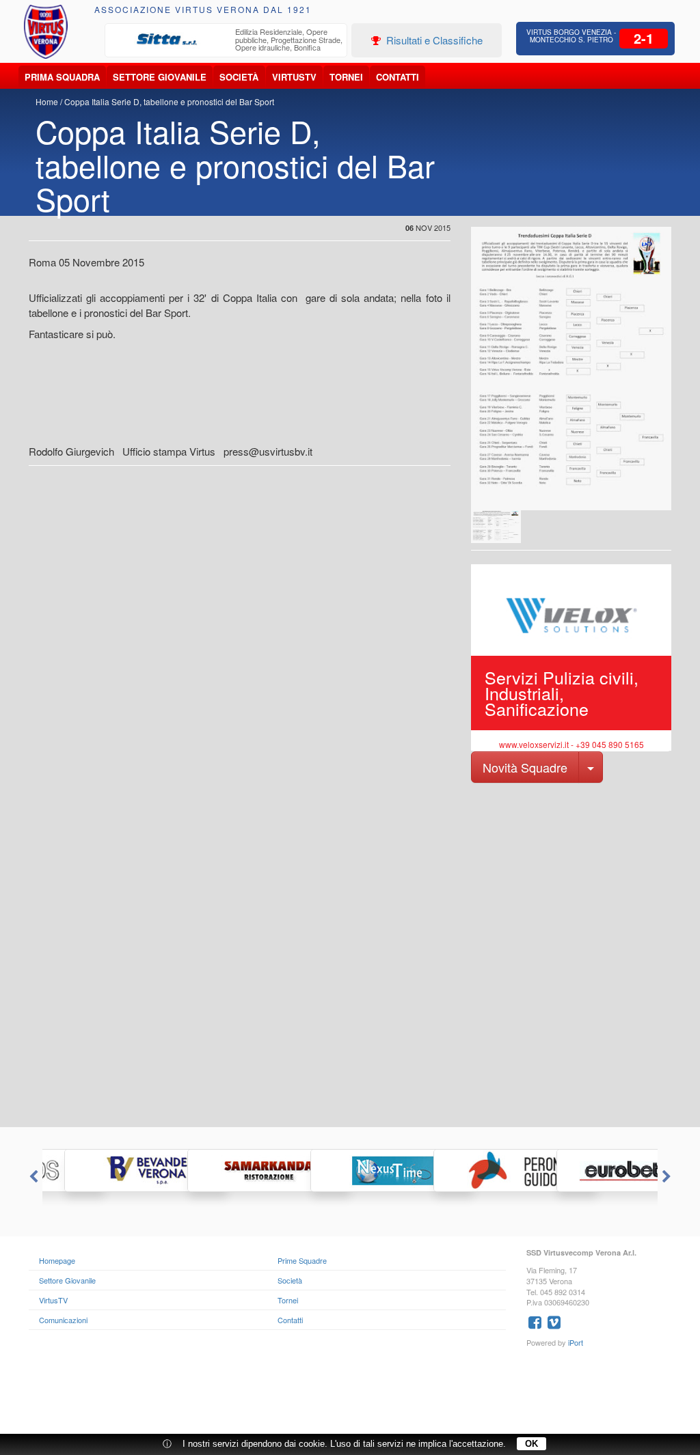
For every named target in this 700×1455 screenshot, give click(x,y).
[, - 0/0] (496, 526)
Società (238, 76)
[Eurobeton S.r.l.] (596, 1170)
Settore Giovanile (159, 76)
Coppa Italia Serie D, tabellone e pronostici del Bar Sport (169, 101)
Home (47, 101)
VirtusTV (294, 76)
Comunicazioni (63, 1319)
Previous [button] (32, 1177)
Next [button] (668, 1177)
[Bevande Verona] (103, 1170)
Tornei (346, 76)
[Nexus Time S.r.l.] (350, 1170)
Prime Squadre (302, 1260)
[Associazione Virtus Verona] (46, 32)
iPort (575, 1342)
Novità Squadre (525, 767)
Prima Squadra (62, 76)
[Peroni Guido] (473, 1170)
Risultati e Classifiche (433, 40)
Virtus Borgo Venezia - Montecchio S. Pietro (571, 35)
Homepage (57, 1260)
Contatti (397, 76)
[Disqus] (350, 953)
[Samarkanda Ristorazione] (226, 1170)
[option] (226, 41)
